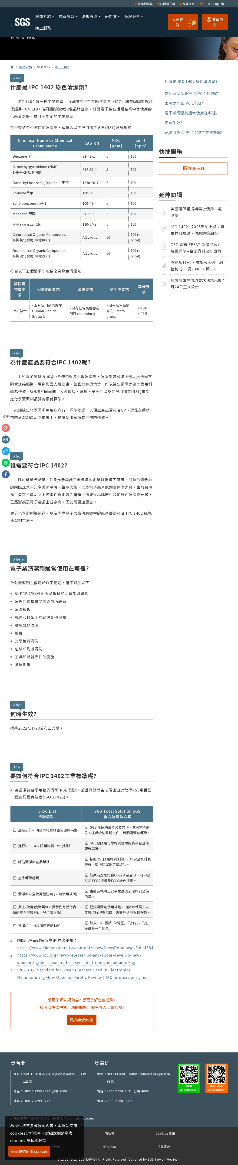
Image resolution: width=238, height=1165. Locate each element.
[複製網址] (6, 450)
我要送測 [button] (178, 22)
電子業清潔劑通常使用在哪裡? (191, 113)
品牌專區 (132, 16)
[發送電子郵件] (6, 439)
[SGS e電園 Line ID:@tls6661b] (189, 1078)
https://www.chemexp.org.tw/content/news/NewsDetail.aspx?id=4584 (85, 947)
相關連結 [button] (164, 1146)
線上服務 (43, 28)
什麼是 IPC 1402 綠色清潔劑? (191, 81)
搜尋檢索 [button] (188, 4)
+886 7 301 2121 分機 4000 (128, 1091)
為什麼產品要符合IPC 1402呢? (192, 93)
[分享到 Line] (6, 462)
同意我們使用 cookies (29, 1151)
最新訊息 (66, 16)
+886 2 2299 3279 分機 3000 (45, 1091)
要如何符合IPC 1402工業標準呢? (194, 132)
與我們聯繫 (145, 4)
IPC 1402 (62, 67)
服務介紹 (43, 16)
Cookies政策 (165, 1133)
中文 (208, 4)
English (218, 4)
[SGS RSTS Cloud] (216, 1078)
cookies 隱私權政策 (28, 1140)
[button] (190, 22)
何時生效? (173, 122)
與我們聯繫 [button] (84, 1020)
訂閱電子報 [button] (167, 4)
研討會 (111, 16)
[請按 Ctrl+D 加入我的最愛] (6, 427)
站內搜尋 (109, 1147)
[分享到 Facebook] (6, 473)
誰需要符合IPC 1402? (184, 103)
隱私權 (110, 1133)
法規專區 (90, 16)
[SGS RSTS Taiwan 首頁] (12, 67)
